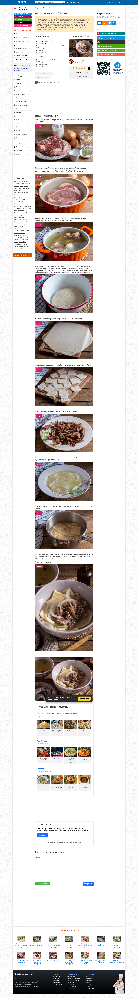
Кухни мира (71, 982)
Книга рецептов (22, 14)
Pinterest (89, 976)
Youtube (89, 982)
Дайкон (28, 188)
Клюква (23, 208)
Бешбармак (42, 741)
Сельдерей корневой (19, 230)
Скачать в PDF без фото (108, 50)
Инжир (26, 192)
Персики (25, 219)
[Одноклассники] (104, 23)
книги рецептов (53, 82)
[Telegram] (109, 23)
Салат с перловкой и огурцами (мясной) (85, 962)
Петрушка (16, 221)
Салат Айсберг (21, 224)
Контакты (56, 980)
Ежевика (20, 190)
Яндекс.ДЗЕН (90, 978)
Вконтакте (90, 986)
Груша (23, 188)
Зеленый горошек (18, 192)
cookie (55, 700)
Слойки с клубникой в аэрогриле (69, 962)
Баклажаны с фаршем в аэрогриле (37, 962)
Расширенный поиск (72, 2)
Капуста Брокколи (18, 197)
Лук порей (21, 210)
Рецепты (38, 8)
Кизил (19, 208)
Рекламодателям (58, 982)
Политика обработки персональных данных (26, 986)
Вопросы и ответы (73, 986)
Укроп (26, 239)
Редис (27, 221)
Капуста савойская (19, 206)
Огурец (22, 215)
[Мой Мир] (114, 23)
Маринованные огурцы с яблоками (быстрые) (53, 945)
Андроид (17, 70)
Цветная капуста (23, 246)
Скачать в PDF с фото (107, 46)
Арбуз (19, 181)
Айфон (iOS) (25, 68)
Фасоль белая (22, 242)
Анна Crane (79, 60)
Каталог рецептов (73, 976)
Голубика (16, 186)
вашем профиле (83, 830)
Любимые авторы (23, 19)
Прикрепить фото (42, 883)
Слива (27, 230)
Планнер (20, 16)
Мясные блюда (48, 8)
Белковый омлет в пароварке (21, 961)
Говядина (41, 41)
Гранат (26, 186)
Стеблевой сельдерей (20, 235)
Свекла (23, 226)
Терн (26, 237)
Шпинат (16, 248)
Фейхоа (25, 244)
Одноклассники (91, 988)
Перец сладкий (18, 219)
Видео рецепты (21, 59)
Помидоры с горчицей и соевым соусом (85, 945)
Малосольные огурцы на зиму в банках (21, 945)
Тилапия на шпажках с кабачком (117, 945)
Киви (15, 208)
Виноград (27, 183)
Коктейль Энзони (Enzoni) (101, 961)
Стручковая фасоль (19, 237)
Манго (23, 213)
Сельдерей (17, 228)
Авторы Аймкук (22, 25)
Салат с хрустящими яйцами (69, 945)
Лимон (15, 210)
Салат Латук (17, 226)
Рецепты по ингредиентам (75, 978)
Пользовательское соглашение (23, 984)
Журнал (20, 22)
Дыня (15, 190)
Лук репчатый (17, 213)
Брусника (16, 183)
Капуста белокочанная (20, 195)
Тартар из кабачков (53, 960)
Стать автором (58, 984)
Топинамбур (17, 239)
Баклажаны (25, 181)
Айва (15, 181)
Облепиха (16, 215)
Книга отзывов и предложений (23, 8)
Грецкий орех (17, 188)
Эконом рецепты (22, 55)
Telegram (89, 980)
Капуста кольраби (18, 201)
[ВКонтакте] (99, 23)
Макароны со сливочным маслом (37, 944)
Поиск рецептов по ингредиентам (23, 254)
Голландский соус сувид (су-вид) (101, 944)
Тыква (22, 239)
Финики (16, 246)
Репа (15, 224)
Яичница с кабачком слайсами (117, 961)
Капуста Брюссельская (20, 199)
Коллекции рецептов (73, 980)
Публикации (71, 984)
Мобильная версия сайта (25, 974)
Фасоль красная (18, 244)
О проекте (57, 976)
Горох (21, 186)
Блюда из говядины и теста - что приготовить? (57, 713)
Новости (56, 978)
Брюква (22, 183)
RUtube (89, 984)
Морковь (28, 213)
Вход (121, 2)
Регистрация (111, 2)
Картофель (28, 206)
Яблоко (21, 248)
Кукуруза (28, 208)
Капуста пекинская (19, 204)
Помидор (22, 221)
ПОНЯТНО (84, 698)
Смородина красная (19, 233)
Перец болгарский (19, 217)
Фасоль (16, 242)
